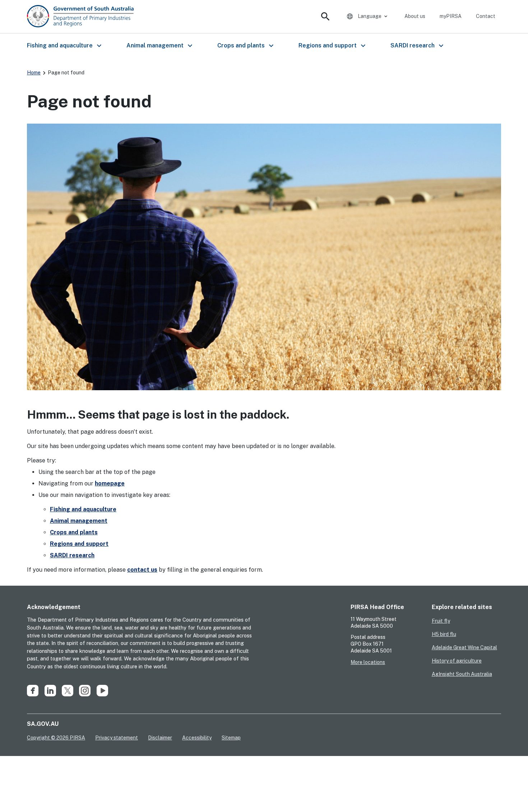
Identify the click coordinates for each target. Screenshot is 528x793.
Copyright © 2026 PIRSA (56, 738)
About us (414, 16)
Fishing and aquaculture (83, 509)
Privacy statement (116, 738)
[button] (63, 46)
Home (34, 72)
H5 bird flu (444, 634)
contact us (142, 569)
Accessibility (197, 738)
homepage (110, 483)
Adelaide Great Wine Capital (464, 647)
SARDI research (72, 555)
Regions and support (79, 543)
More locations (368, 662)
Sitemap (231, 738)
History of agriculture (457, 661)
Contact (485, 16)
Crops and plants (74, 532)
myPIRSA (451, 16)
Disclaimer (160, 738)
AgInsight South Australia (462, 674)
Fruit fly (441, 621)
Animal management (78, 520)
